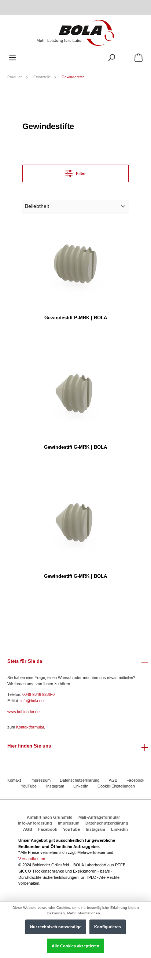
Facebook (135, 780)
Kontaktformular (30, 727)
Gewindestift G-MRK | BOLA (75, 447)
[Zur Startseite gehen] (75, 32)
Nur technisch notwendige (55, 927)
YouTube (29, 786)
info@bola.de (32, 700)
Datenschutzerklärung (79, 780)
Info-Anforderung (35, 823)
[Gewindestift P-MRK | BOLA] (75, 263)
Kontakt (14, 780)
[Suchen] (111, 57)
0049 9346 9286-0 (38, 694)
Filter (80, 173)
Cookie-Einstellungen (116, 786)
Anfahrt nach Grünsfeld (50, 817)
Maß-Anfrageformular (99, 817)
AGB (113, 780)
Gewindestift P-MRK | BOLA (75, 317)
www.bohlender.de (23, 711)
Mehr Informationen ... (85, 913)
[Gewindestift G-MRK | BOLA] (75, 393)
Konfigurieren (107, 927)
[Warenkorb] (138, 57)
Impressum (40, 780)
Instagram (55, 786)
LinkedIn (80, 786)
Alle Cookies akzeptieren (75, 946)
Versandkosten (31, 858)
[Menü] (12, 57)
